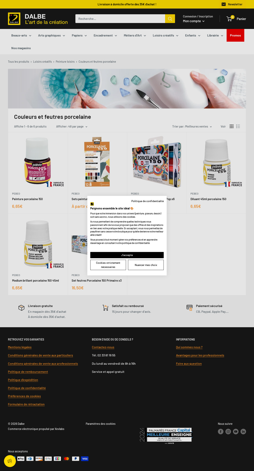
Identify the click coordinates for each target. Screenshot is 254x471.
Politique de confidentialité (147, 200)
